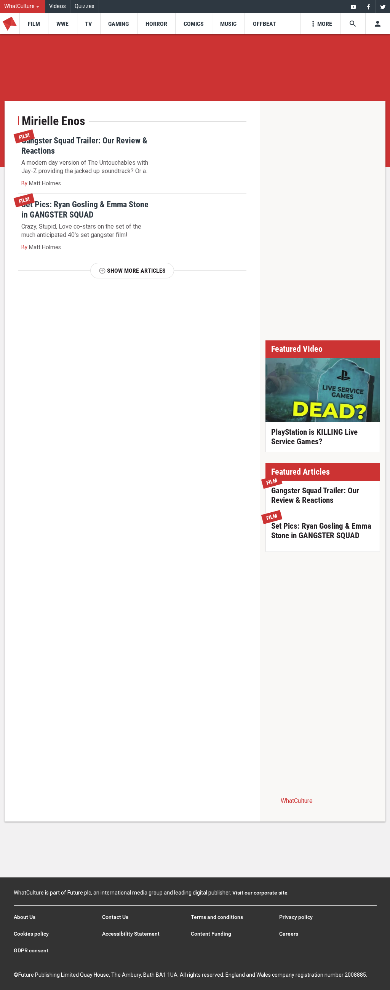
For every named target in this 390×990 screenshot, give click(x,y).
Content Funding (211, 934)
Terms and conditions (217, 917)
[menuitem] (22, 6)
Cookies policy (31, 934)
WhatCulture (297, 800)
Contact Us (115, 917)
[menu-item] (33, 23)
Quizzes (84, 6)
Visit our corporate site (260, 893)
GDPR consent (31, 950)
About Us (24, 917)
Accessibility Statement (131, 934)
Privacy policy (296, 917)
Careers (288, 934)
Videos (57, 6)
